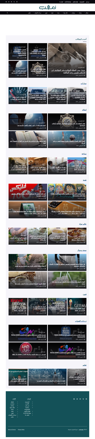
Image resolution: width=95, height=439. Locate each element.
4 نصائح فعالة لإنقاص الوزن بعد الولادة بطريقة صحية (30, 266)
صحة (58, 12)
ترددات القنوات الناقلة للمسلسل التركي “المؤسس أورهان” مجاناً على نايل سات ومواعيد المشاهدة (58, 306)
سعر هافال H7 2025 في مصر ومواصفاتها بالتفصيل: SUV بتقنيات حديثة (38, 97)
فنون (46, 12)
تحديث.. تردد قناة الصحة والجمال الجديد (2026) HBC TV (29, 354)
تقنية (52, 12)
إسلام (87, 12)
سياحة (80, 12)
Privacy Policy (21, 429)
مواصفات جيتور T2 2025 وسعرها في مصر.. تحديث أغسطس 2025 (57, 97)
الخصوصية (82, 1)
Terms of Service (12, 429)
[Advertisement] (47, 25)
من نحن (87, 1)
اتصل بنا (61, 1)
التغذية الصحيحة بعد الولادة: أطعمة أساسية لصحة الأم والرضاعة (38, 237)
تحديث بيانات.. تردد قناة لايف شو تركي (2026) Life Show (38, 53)
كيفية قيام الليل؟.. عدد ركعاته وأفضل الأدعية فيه (31, 125)
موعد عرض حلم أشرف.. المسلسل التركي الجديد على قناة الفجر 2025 (19, 308)
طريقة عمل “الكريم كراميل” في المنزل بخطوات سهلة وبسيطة (78, 237)
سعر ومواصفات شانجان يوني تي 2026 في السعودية (78, 97)
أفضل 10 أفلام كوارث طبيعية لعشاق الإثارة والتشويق (39, 308)
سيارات (73, 12)
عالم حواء (65, 12)
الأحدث (27, 403)
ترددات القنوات (37, 12)
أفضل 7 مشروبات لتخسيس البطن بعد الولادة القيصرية (57, 237)
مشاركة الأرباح (68, 1)
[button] (7, 13)
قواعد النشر (75, 1)
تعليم (29, 12)
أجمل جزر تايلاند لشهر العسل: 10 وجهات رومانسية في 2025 (78, 167)
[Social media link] (16, 1)
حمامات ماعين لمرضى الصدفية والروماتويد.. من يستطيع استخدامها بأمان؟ (18, 167)
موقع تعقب (81, 429)
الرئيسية (27, 402)
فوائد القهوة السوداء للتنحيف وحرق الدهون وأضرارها (30, 283)
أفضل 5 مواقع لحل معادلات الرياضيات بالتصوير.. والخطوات (77, 378)
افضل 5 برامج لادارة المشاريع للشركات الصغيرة (51, 381)
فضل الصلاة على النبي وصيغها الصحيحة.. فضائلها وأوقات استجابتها (38, 71)
